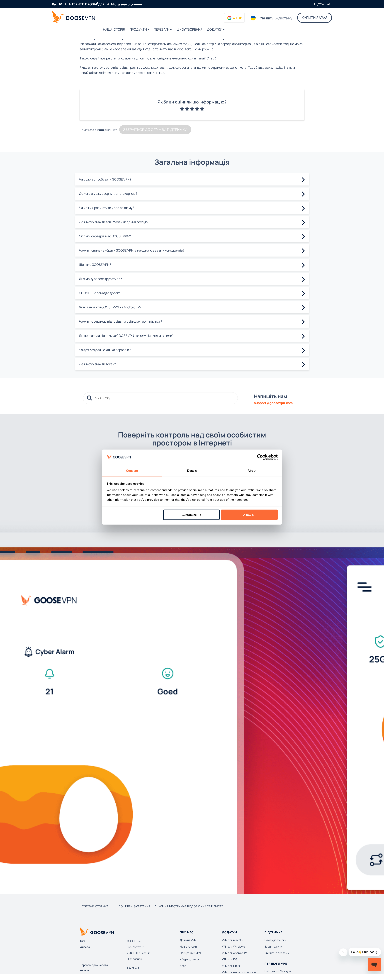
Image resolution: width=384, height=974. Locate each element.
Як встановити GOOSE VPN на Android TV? (110, 307)
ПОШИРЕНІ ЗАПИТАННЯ (134, 906)
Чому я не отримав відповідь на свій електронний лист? (120, 321)
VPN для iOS (230, 959)
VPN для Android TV (234, 953)
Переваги (162, 29)
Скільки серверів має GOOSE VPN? (105, 236)
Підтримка (322, 4)
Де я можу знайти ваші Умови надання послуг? (113, 222)
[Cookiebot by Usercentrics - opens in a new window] (260, 457)
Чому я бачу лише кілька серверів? (105, 350)
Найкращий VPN (190, 953)
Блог (183, 966)
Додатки (215, 29)
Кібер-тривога (189, 959)
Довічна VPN (188, 940)
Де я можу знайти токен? (97, 364)
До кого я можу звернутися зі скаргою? (108, 193)
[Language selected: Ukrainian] (253, 18)
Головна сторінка (95, 906)
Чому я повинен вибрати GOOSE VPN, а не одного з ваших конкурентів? (131, 250)
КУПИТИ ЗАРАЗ (314, 17)
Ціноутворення (189, 29)
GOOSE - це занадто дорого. (100, 293)
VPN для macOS (232, 940)
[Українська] (253, 18)
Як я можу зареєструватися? (100, 279)
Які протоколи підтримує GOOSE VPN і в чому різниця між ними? (126, 335)
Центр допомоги (275, 940)
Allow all (249, 514)
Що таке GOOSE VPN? (95, 264)
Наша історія (114, 29)
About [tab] (252, 470)
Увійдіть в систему (276, 18)
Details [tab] (192, 470)
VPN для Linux (231, 966)
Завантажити (273, 946)
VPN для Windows (233, 946)
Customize (189, 514)
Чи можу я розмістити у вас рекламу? (106, 208)
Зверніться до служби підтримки (155, 129)
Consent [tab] (132, 470)
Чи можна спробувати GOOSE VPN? (105, 179)
